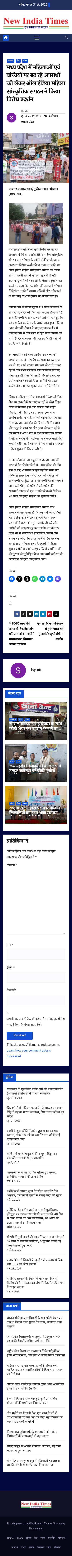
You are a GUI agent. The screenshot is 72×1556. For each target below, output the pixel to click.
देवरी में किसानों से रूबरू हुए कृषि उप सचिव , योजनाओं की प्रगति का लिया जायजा (33, 1401)
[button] (66, 38)
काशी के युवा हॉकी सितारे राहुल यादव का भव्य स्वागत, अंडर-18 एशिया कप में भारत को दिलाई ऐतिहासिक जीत (33, 1135)
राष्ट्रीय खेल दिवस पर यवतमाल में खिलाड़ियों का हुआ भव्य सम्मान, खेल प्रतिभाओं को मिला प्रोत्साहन (34, 813)
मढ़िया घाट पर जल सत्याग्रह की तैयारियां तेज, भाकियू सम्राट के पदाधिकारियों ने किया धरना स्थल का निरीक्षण (34, 1370)
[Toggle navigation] (37, 38)
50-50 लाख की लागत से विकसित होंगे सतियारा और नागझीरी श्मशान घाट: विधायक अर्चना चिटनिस (21, 634)
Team (20, 1538)
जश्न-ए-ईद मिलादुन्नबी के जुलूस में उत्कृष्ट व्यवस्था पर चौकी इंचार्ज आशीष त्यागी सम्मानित (35, 771)
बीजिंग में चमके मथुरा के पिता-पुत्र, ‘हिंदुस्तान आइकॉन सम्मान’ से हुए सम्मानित (32, 1156)
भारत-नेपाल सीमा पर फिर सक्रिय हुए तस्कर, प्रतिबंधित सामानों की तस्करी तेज (32, 1175)
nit (26, 111)
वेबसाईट (11, 991)
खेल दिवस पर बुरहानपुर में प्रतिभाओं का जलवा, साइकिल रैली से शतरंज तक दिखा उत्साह (33, 1463)
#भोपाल (53, 116)
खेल (11, 803)
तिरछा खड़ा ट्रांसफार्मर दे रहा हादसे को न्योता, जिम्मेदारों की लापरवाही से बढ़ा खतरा (32, 1434)
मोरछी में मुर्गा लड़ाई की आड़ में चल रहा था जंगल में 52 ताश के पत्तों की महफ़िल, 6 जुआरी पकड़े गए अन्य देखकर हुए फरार (36, 1241)
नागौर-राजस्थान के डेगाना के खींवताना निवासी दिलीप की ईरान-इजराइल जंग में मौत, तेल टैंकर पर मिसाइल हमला (35, 1283)
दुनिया (28, 1538)
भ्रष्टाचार (61, 1538)
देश (18, 61)
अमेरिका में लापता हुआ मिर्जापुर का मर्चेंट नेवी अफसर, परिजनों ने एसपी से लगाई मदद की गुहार (34, 1193)
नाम (10, 945)
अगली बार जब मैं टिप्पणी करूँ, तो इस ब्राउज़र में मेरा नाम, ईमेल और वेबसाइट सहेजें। (36, 1022)
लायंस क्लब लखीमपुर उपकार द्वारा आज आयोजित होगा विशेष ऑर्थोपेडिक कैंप (35, 1387)
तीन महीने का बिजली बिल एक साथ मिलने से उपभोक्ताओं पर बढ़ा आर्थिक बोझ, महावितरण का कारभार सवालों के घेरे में (35, 1417)
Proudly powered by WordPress (24, 1523)
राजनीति (51, 1538)
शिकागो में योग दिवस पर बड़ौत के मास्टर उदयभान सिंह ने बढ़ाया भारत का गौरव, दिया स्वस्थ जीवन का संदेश (35, 1112)
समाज (31, 1547)
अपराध (10, 61)
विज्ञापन (57, 1547)
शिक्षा (23, 1547)
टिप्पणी (12, 866)
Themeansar (36, 1528)
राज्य (25, 61)
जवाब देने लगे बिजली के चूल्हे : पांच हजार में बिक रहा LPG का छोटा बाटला (35, 1262)
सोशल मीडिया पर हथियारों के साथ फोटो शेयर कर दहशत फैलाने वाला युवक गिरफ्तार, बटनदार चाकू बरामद (34, 1322)
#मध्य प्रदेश (27, 122)
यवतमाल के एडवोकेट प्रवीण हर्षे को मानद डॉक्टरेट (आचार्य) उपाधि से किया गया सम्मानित (35, 1092)
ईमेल (11, 968)
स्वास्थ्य (40, 1547)
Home (10, 1538)
